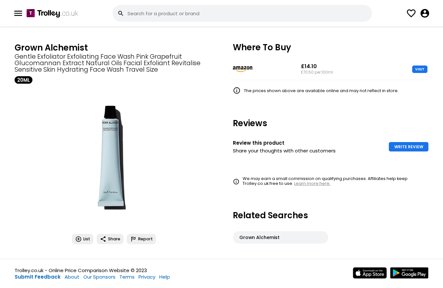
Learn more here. (312, 183)
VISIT (420, 69)
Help (164, 276)
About (72, 276)
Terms (127, 276)
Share (114, 239)
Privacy (146, 276)
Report (145, 239)
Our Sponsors (99, 276)
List (86, 239)
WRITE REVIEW (408, 147)
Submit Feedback (38, 276)
